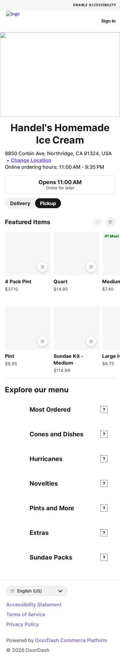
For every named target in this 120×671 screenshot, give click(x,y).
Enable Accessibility (94, 4)
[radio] (20, 203)
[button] (26, 263)
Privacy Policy (22, 624)
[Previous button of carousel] (98, 222)
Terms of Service (25, 614)
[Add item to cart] (42, 267)
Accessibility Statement (34, 604)
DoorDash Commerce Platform (71, 640)
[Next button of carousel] (110, 222)
